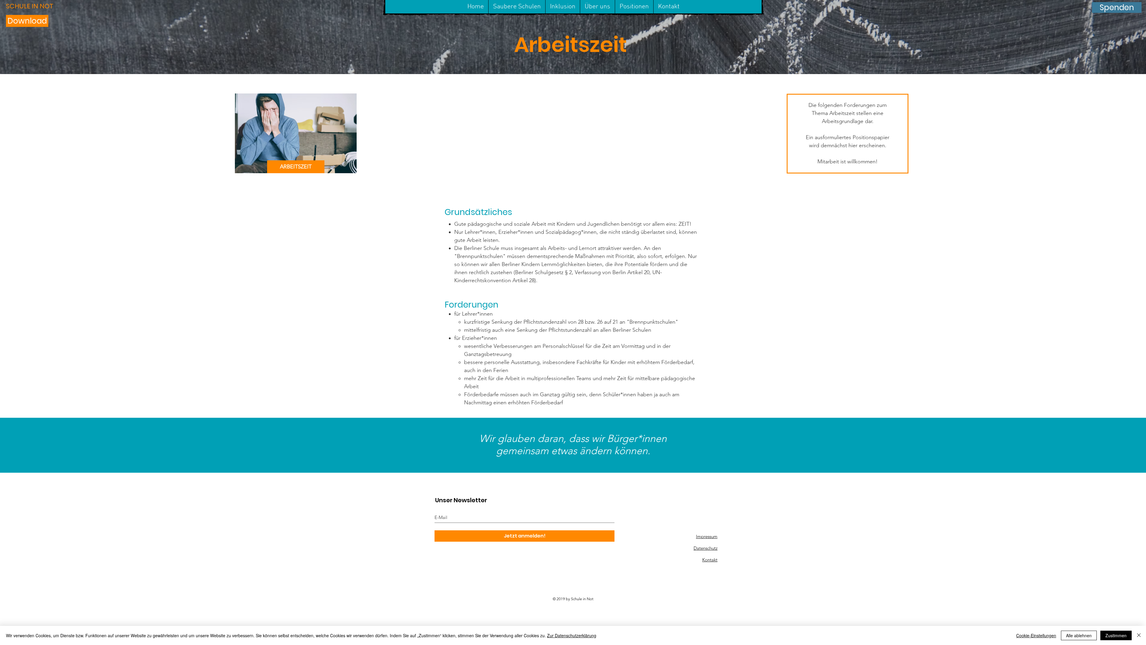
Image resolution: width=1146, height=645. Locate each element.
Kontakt (709, 560)
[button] (37, 6)
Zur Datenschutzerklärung (571, 635)
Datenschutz (705, 548)
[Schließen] (1138, 635)
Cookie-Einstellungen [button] (1036, 635)
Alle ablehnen (1079, 635)
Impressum (706, 536)
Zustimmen (1116, 635)
